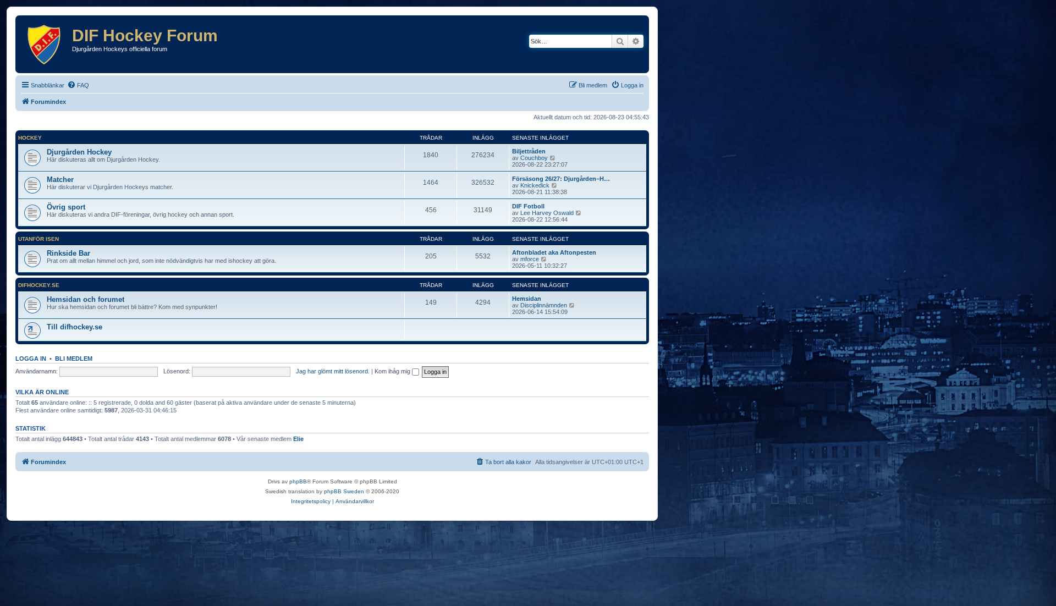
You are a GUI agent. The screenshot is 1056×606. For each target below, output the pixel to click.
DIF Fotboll (528, 206)
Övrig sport (66, 207)
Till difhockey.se (74, 327)
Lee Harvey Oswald (547, 213)
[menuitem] (78, 85)
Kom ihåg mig (393, 371)
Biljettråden (529, 151)
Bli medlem (73, 358)
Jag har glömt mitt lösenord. (333, 371)
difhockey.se (38, 285)
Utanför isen (38, 239)
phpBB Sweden (344, 491)
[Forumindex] (45, 44)
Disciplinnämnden (543, 305)
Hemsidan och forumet (85, 299)
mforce (529, 259)
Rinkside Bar (68, 253)
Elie (298, 439)
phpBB (298, 481)
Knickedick (534, 185)
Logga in (30, 358)
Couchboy (534, 158)
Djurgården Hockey (79, 152)
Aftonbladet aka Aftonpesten (554, 252)
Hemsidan (526, 298)
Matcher (60, 179)
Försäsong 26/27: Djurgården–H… (561, 178)
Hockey (30, 138)
